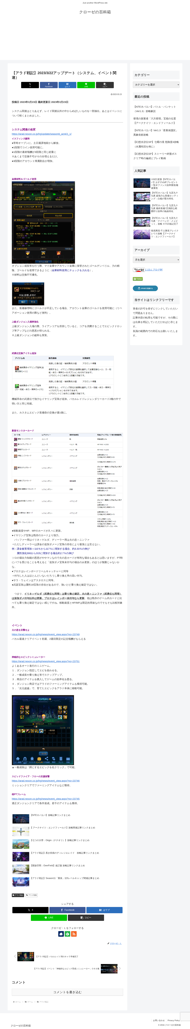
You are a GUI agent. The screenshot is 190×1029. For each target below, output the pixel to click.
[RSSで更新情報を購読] (74, 934)
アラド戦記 (19, 895)
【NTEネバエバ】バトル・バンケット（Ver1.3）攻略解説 (154, 109)
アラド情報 (32, 895)
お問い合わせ (159, 1020)
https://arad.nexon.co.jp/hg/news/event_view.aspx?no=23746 (46, 780)
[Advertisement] (95, 40)
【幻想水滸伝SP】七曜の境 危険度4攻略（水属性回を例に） (156, 144)
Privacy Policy (174, 1020)
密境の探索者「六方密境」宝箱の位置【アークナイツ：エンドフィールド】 (154, 120)
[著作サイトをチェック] (61, 934)
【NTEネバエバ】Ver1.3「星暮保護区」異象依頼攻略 (155, 132)
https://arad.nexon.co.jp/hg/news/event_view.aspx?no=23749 (46, 634)
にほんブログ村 (154, 269)
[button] (105, 85)
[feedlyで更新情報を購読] (67, 934)
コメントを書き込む (67, 992)
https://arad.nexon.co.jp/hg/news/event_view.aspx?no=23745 (46, 798)
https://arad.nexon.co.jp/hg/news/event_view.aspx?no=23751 (46, 661)
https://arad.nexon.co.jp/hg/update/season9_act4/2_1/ (41, 134)
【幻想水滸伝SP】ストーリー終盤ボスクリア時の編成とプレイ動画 (155, 156)
